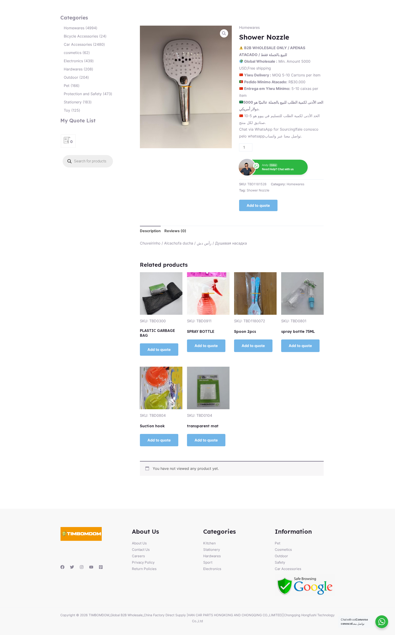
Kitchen (209, 543)
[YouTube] (91, 567)
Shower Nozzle (258, 190)
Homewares (249, 27)
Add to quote (258, 205)
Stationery (211, 549)
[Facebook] (62, 567)
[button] (224, 33)
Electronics (212, 569)
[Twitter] (72, 567)
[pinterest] (101, 567)
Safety (280, 562)
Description (150, 231)
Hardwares (212, 556)
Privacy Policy (143, 562)
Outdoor (281, 556)
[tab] (150, 231)
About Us (139, 543)
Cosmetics (283, 549)
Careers (138, 556)
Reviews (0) (175, 231)
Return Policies (144, 569)
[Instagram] (82, 567)
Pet (277, 543)
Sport (207, 562)
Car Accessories (288, 569)
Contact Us (141, 549)
